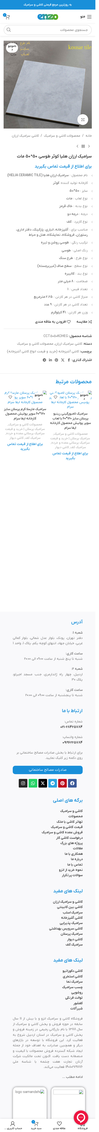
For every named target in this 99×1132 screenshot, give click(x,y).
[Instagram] (23, 783)
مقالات (78, 848)
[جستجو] (9, 30)
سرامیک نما (74, 982)
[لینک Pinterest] (56, 360)
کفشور (78, 1003)
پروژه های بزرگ (71, 843)
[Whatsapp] (33, 783)
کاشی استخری (73, 976)
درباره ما (77, 859)
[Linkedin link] (50, 360)
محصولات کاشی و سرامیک (62, 136)
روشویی (77, 992)
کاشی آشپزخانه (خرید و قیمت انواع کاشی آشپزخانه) (43, 351)
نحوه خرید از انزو (71, 870)
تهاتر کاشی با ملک (70, 822)
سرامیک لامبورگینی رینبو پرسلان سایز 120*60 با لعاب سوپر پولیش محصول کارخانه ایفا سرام (70, 420)
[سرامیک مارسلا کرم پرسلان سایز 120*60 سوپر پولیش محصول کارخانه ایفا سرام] (25, 398)
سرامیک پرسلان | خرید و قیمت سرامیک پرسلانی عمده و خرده (70, 440)
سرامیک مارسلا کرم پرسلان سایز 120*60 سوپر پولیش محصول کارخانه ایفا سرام (25, 414)
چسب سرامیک (72, 987)
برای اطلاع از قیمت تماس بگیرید (63, 166)
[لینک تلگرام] (44, 360)
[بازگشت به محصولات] (83, 146)
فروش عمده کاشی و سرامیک (62, 832)
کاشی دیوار (62, 447)
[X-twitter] (42, 783)
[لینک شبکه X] (63, 360)
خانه (89, 136)
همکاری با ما (74, 854)
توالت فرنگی (74, 998)
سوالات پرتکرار (72, 875)
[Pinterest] (62, 783)
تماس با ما (75, 864)
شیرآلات (76, 1008)
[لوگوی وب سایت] (47, 16)
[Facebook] (72, 783)
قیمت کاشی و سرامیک (67, 827)
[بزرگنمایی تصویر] (82, 119)
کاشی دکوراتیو (72, 971)
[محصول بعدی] (77, 146)
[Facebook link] (69, 360)
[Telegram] (52, 783)
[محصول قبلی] (89, 146)
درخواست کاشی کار (69, 838)
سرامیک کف (78, 447)
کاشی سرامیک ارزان (25, 136)
